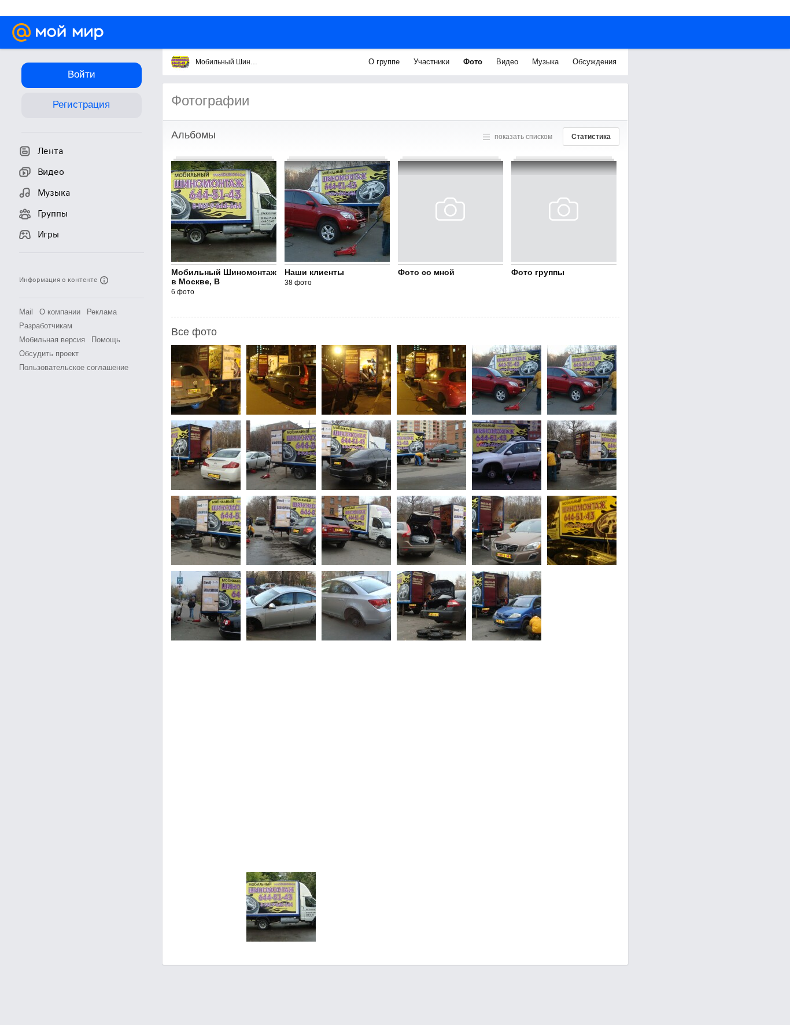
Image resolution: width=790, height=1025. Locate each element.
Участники (433, 61)
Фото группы (537, 272)
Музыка (546, 61)
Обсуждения (595, 61)
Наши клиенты (314, 272)
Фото (474, 61)
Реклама (102, 312)
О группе (385, 61)
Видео (508, 61)
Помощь (105, 339)
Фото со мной (426, 272)
